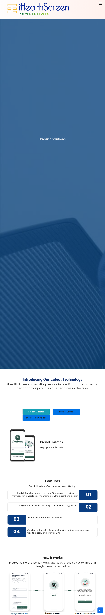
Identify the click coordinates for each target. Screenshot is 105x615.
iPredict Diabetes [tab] (36, 411)
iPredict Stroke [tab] (66, 411)
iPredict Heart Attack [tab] (36, 417)
